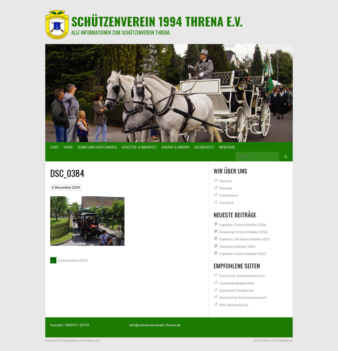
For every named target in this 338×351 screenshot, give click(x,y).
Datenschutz (204, 147)
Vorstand (226, 203)
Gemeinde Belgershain (236, 283)
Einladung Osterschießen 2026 (243, 232)
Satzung (225, 188)
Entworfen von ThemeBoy (273, 340)
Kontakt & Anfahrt (176, 147)
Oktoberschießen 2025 (237, 246)
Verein (68, 147)
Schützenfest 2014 (69, 260)
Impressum (227, 147)
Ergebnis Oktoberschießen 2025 (244, 239)
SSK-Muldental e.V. (234, 305)
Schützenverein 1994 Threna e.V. (157, 21)
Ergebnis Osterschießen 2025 (242, 253)
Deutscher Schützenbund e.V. (242, 276)
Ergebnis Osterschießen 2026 (242, 225)
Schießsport (228, 195)
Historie (225, 181)
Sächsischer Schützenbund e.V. (243, 297)
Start (54, 147)
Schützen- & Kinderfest (139, 147)
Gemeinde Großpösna (236, 290)
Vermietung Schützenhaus (97, 147)
